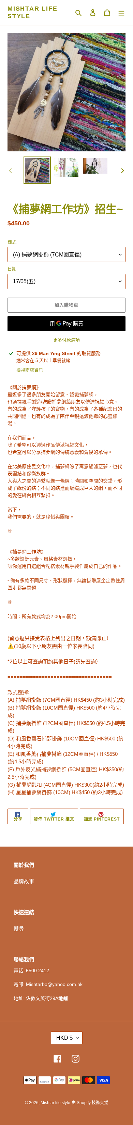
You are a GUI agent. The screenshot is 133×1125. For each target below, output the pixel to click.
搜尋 (19, 929)
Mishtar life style (33, 12)
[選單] (121, 12)
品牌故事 (24, 881)
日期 (12, 268)
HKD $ (64, 1038)
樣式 (12, 242)
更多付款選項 (66, 339)
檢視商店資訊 (29, 370)
